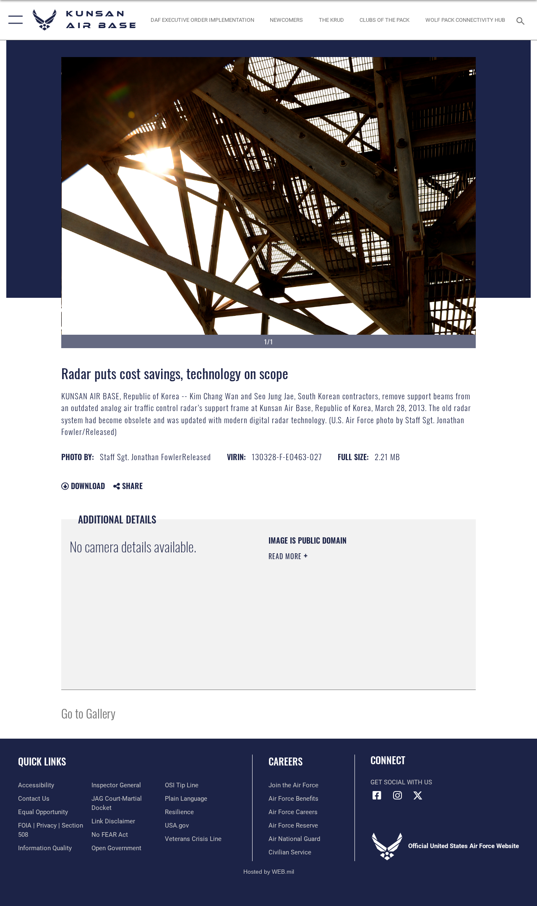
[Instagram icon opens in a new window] (397, 795)
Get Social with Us (401, 782)
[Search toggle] (522, 20)
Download (87, 485)
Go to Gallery (88, 713)
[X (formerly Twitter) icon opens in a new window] (418, 795)
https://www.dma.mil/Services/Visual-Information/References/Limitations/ (343, 627)
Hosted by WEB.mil (268, 871)
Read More (286, 556)
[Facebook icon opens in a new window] (376, 795)
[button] (13, 20)
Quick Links (42, 761)
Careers (285, 761)
